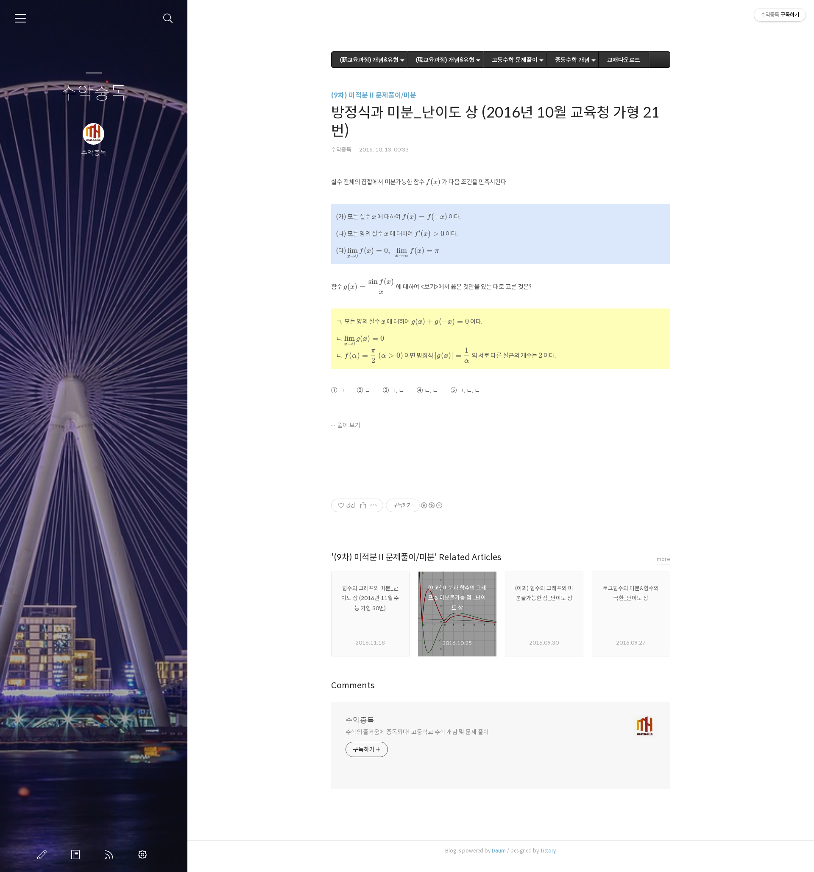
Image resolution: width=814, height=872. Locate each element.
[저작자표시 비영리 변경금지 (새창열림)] (431, 505)
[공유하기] (363, 505)
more (663, 559)
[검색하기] (168, 18)
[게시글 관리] (373, 505)
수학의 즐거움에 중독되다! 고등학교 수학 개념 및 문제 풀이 (417, 732)
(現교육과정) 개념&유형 (445, 59)
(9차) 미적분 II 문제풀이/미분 (373, 95)
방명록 (77, 854)
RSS (110, 854)
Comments (353, 685)
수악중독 (94, 93)
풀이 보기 (348, 425)
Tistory (548, 850)
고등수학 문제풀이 (515, 59)
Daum (499, 850)
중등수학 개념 (572, 59)
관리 (144, 854)
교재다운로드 (623, 59)
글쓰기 (43, 854)
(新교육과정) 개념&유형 (369, 59)
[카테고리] (20, 18)
